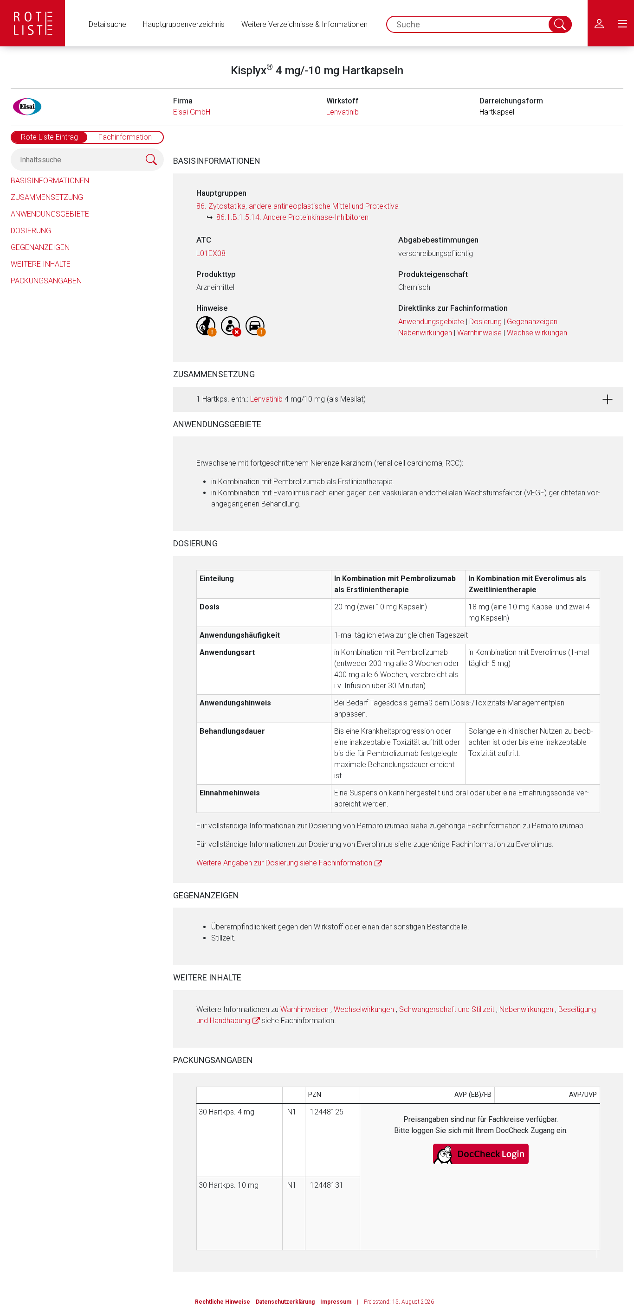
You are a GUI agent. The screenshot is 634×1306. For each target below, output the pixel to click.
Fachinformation (125, 137)
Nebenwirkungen (425, 332)
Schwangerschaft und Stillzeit (446, 1009)
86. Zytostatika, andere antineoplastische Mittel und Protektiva (297, 206)
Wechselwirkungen (537, 332)
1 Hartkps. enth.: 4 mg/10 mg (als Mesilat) (281, 399)
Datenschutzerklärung (285, 1302)
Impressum (335, 1302)
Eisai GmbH (191, 112)
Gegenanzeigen (40, 247)
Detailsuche (107, 24)
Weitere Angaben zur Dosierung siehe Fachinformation (284, 862)
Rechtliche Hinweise (222, 1302)
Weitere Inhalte (41, 264)
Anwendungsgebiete (50, 214)
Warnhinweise (479, 332)
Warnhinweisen (304, 1009)
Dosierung (31, 230)
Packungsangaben (46, 280)
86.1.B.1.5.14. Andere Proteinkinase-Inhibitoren (292, 217)
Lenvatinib (342, 112)
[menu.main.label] (622, 23)
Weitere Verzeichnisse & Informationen (304, 24)
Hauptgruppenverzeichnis (184, 24)
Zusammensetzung (47, 197)
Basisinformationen (50, 180)
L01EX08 (211, 253)
